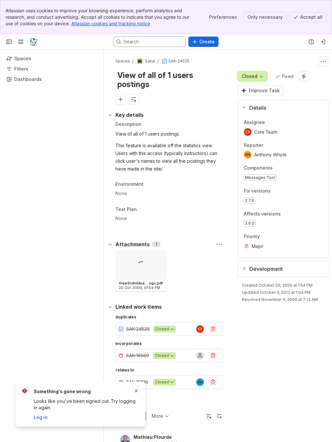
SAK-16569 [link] (137, 355)
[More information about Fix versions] (277, 191)
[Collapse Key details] (110, 115)
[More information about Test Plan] (143, 210)
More (157, 416)
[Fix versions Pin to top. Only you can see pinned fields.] (285, 190)
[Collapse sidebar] (9, 42)
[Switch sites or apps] (21, 42)
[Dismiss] (136, 391)
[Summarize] (209, 416)
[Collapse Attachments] (110, 244)
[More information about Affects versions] (287, 214)
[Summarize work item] (133, 99)
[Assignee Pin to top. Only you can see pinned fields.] (270, 122)
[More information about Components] (279, 168)
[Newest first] (219, 416)
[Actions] (323, 61)
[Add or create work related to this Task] (120, 99)
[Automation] (304, 76)
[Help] (311, 42)
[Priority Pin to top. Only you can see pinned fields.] (264, 236)
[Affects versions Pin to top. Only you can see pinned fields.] (295, 213)
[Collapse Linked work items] (110, 307)
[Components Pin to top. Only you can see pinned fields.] (287, 168)
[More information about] (147, 184)
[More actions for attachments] (219, 244)
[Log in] (323, 42)
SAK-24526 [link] (138, 329)
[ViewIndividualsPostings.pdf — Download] (160, 257)
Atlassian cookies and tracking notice (110, 23)
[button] (280, 107)
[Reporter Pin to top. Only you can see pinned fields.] (268, 145)
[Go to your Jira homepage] (34, 42)
